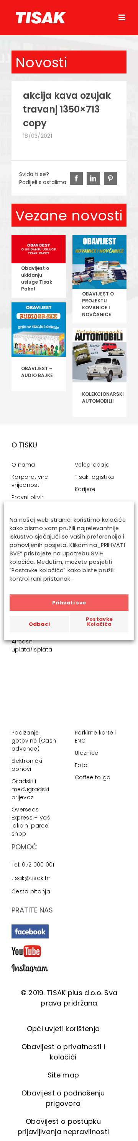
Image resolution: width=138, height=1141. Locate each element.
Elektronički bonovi (27, 765)
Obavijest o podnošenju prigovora (63, 1098)
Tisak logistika (94, 477)
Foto (81, 765)
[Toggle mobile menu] (122, 17)
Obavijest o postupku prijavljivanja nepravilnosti (63, 1126)
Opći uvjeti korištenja (63, 1028)
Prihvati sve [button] (69, 602)
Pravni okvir (28, 497)
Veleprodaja (92, 464)
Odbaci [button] (39, 624)
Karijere (85, 489)
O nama (23, 464)
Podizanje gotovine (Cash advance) (34, 741)
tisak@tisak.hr (31, 878)
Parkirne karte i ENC (95, 736)
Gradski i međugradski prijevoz (30, 789)
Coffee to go (93, 777)
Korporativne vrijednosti (30, 481)
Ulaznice (86, 753)
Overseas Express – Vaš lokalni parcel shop (31, 821)
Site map (63, 1075)
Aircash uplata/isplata (32, 645)
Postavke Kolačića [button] (99, 621)
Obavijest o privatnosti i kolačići (63, 1052)
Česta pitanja (31, 891)
